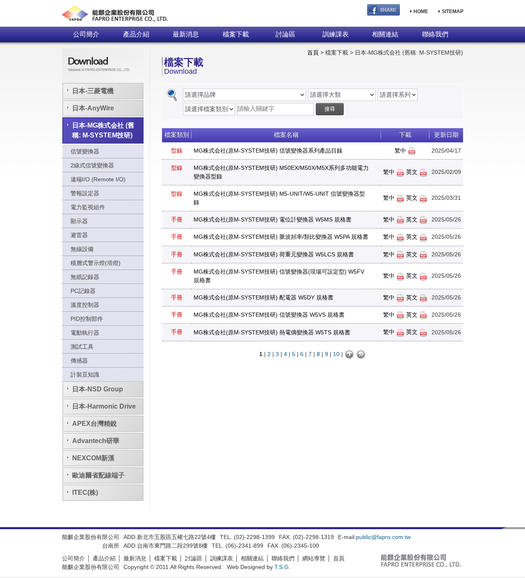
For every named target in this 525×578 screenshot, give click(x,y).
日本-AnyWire (93, 108)
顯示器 (79, 221)
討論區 (285, 34)
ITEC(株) (85, 492)
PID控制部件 (87, 318)
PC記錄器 (83, 291)
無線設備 (82, 249)
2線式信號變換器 (92, 165)
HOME (420, 11)
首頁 (313, 52)
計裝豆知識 (85, 374)
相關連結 (385, 34)
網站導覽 (313, 558)
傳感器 (79, 360)
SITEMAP (452, 11)
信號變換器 (85, 151)
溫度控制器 (85, 305)
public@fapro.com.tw (383, 537)
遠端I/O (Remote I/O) (98, 179)
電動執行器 (85, 332)
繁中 (401, 150)
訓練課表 (335, 34)
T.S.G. (282, 567)
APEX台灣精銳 (94, 423)
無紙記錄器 (85, 277)
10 (336, 353)
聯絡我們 (435, 34)
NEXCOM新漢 (93, 458)
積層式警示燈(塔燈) (96, 263)
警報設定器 (85, 193)
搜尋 (329, 109)
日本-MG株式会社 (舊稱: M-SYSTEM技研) (103, 130)
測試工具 (82, 346)
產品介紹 (136, 34)
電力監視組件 (88, 207)
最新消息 (186, 34)
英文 (412, 172)
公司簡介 (86, 34)
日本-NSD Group (97, 389)
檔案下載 (236, 34)
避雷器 (79, 235)
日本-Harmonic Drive (104, 406)
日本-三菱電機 (93, 90)
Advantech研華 (95, 440)
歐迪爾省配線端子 (98, 475)
